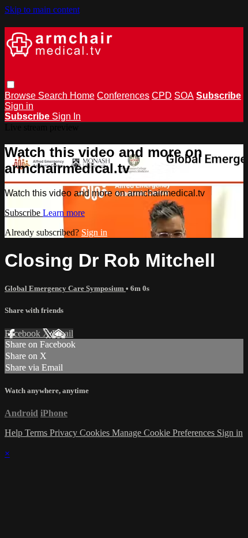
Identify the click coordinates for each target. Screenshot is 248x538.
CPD (162, 95)
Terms (37, 433)
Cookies (96, 433)
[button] (10, 84)
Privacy (65, 433)
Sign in (19, 106)
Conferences (123, 95)
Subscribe (24, 213)
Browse (21, 95)
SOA (184, 95)
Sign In (66, 116)
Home (82, 95)
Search (54, 95)
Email (62, 333)
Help (15, 433)
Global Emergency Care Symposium (65, 288)
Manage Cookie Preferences (164, 433)
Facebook (24, 333)
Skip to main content (42, 9)
